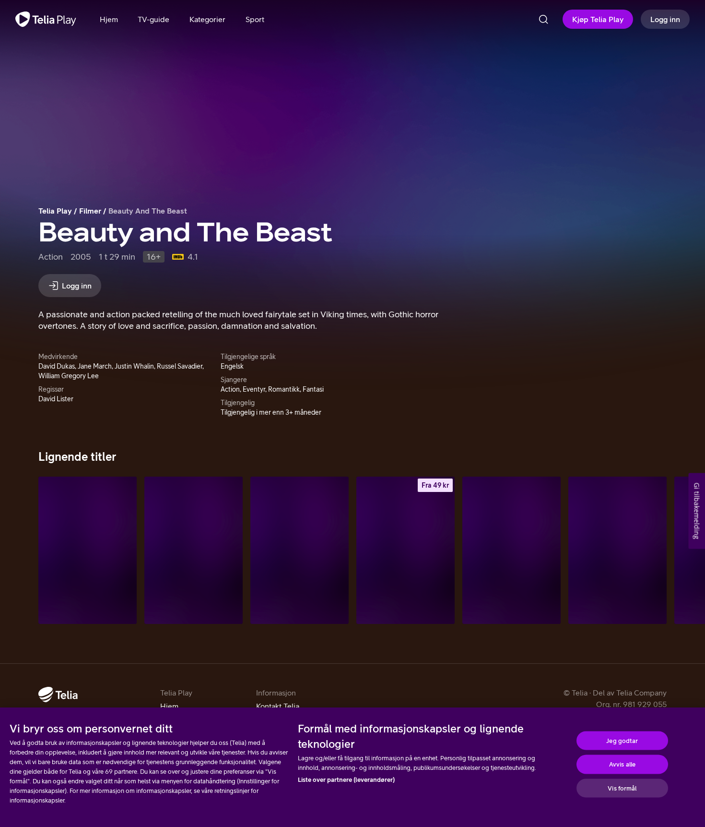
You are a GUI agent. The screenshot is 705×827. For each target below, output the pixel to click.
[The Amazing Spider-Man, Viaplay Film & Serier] (511, 550)
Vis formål (622, 787)
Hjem (169, 706)
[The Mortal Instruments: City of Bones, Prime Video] (193, 550)
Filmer (90, 210)
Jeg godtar (622, 740)
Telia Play (55, 210)
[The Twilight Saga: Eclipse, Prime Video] (299, 550)
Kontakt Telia (277, 706)
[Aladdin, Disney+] (617, 550)
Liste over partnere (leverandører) (346, 779)
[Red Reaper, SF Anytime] (405, 550)
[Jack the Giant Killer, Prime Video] (87, 550)
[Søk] (543, 19)
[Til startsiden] (45, 19)
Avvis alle (622, 764)
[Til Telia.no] (58, 694)
